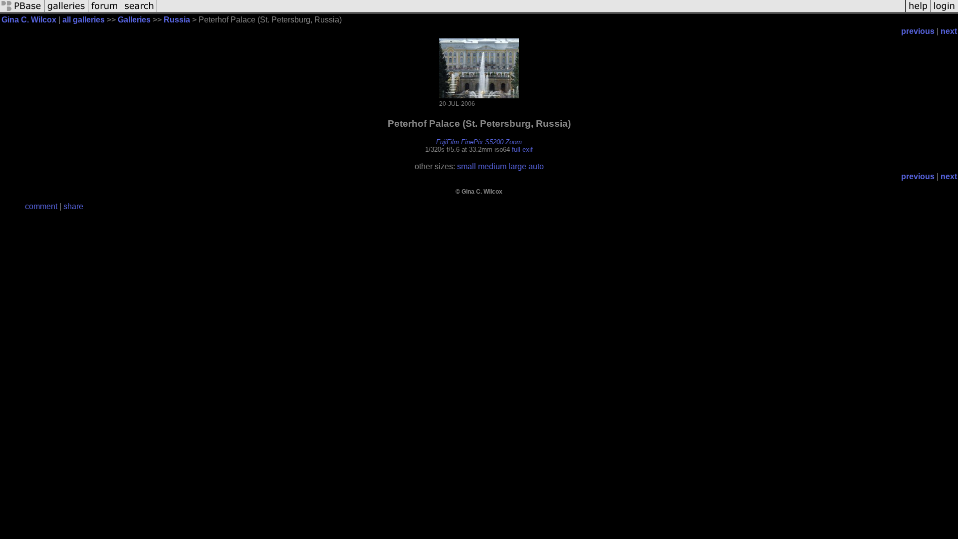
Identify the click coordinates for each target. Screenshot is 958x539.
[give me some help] (918, 11)
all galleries (83, 19)
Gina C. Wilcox (28, 19)
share (73, 206)
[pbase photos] (22, 11)
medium (492, 166)
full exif (522, 149)
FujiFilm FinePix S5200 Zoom (479, 142)
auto (536, 166)
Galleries (134, 19)
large (517, 166)
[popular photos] (531, 11)
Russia (177, 19)
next (949, 31)
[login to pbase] (944, 11)
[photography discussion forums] (104, 11)
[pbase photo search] (139, 11)
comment (41, 206)
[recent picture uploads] (66, 11)
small (466, 166)
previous (918, 31)
